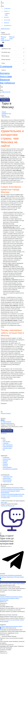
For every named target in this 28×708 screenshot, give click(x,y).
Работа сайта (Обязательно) (9, 628)
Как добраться (7, 25)
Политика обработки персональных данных (12, 487)
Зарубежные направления (15, 575)
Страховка (5, 443)
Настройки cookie (5, 497)
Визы (4, 439)
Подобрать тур (5, 99)
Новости (6, 11)
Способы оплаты (7, 448)
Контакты (6, 17)
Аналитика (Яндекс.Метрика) (9, 636)
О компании (7, 8)
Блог (6, 15)
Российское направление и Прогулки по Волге (12, 577)
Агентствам (7, 20)
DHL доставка (6, 441)
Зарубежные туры (6, 48)
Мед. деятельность (8, 444)
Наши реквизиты (7, 467)
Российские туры (5, 52)
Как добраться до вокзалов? (10, 469)
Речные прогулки (5, 59)
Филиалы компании (7, 430)
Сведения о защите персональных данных (12, 495)
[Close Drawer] (1, 45)
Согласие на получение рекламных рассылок (12, 494)
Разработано (4, 505)
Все (4, 449)
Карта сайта (4, 502)
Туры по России (7, 481)
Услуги (3, 63)
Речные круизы (5, 56)
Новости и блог (7, 459)
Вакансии (6, 22)
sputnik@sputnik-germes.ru (7, 423)
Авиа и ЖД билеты (8, 446)
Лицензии (5, 460)
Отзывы (5, 462)
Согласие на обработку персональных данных (13, 489)
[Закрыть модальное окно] (0, 533)
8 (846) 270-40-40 (5, 28)
